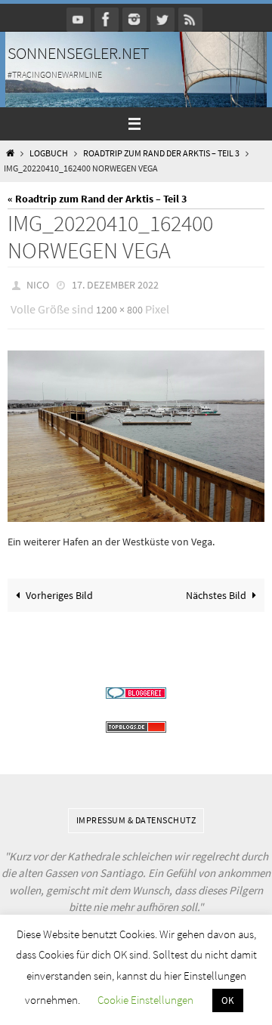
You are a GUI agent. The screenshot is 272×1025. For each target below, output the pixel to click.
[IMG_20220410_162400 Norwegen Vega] (136, 429)
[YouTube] (78, 19)
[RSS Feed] (190, 19)
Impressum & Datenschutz (136, 813)
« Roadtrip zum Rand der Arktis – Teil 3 (97, 198)
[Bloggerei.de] (136, 686)
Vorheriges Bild (59, 587)
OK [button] (227, 1000)
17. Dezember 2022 (115, 284)
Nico (37, 284)
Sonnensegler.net (79, 52)
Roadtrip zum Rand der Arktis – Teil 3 (161, 153)
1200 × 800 (119, 306)
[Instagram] (134, 19)
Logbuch (48, 153)
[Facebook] (106, 19)
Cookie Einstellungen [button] (145, 1000)
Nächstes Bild (216, 587)
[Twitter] (162, 19)
